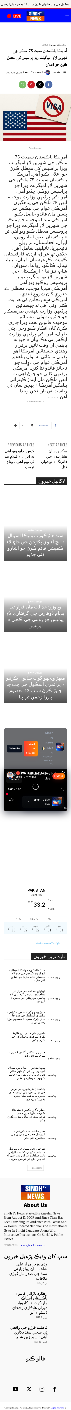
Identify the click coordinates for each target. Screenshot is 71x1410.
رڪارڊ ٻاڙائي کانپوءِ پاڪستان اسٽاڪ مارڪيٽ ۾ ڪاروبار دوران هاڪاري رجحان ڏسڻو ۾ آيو (29, 1303)
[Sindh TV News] (48, 72)
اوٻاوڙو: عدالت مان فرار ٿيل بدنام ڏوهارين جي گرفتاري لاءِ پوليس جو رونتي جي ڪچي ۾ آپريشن (27, 996)
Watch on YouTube (30, 748)
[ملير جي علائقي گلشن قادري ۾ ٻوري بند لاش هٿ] (57, 1053)
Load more (37, 1168)
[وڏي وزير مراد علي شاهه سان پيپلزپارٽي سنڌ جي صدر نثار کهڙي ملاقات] (57, 1268)
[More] (16, 425)
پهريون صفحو (49, 44)
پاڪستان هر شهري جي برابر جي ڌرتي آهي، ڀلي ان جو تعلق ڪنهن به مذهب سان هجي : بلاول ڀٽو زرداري (27, 1094)
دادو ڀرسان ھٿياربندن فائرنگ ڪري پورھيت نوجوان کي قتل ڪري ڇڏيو (27, 1037)
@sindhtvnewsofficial (48, 943)
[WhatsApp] (22, 84)
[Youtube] (15, 1390)
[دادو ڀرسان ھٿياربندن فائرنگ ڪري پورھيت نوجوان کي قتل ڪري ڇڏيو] (57, 1035)
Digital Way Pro (57, 1408)
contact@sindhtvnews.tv (32, 1245)
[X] (40, 84)
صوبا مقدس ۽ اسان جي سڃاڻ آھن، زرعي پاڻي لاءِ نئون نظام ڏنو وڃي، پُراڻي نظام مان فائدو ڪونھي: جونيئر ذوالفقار (26, 1073)
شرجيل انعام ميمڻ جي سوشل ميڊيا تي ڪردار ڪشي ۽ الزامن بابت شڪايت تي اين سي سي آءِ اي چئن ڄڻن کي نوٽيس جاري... (26, 1153)
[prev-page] (63, 710)
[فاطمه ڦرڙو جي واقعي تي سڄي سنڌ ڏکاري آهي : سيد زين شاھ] (57, 1331)
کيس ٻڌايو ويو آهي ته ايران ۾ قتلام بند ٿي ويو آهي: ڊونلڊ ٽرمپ (19, 458)
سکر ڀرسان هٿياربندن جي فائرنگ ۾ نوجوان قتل (54, 458)
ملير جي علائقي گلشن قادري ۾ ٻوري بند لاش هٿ (26, 1054)
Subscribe (14, 748)
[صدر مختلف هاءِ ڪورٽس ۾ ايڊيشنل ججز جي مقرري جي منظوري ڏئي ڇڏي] (57, 1133)
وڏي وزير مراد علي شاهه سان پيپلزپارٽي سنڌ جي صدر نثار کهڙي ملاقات (28, 1271)
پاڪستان (61, 44)
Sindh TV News (32, 72)
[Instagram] (42, 1390)
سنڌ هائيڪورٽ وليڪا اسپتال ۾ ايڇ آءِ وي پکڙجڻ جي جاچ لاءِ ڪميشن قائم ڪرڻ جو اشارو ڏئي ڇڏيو (27, 975)
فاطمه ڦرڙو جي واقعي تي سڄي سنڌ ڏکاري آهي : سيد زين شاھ (28, 1332)
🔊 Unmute (14, 777)
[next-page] (57, 710)
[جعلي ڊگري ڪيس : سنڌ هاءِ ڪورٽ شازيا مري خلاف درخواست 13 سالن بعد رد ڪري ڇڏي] (57, 1112)
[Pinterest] (31, 84)
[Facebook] (48, 84)
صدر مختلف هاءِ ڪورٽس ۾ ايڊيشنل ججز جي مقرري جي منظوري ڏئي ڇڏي (28, 1134)
